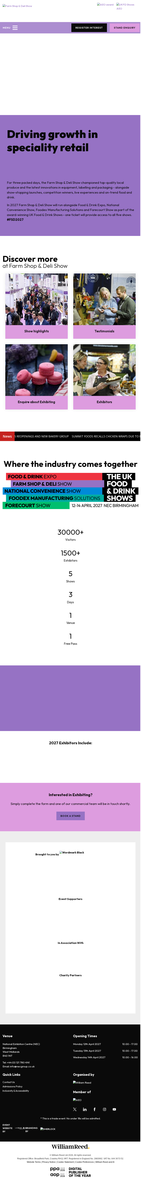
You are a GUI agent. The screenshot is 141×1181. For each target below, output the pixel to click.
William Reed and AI (104, 1162)
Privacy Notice (49, 1162)
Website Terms (34, 1162)
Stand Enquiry (124, 27)
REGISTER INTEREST (89, 27)
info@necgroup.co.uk (22, 1066)
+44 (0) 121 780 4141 (18, 1062)
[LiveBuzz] (18, 1128)
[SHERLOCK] (53, 1129)
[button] (23, 872)
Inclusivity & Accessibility (16, 1090)
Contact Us (9, 1082)
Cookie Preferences (84, 1162)
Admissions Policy (12, 1086)
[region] (70, 874)
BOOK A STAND (71, 815)
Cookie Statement (65, 1162)
